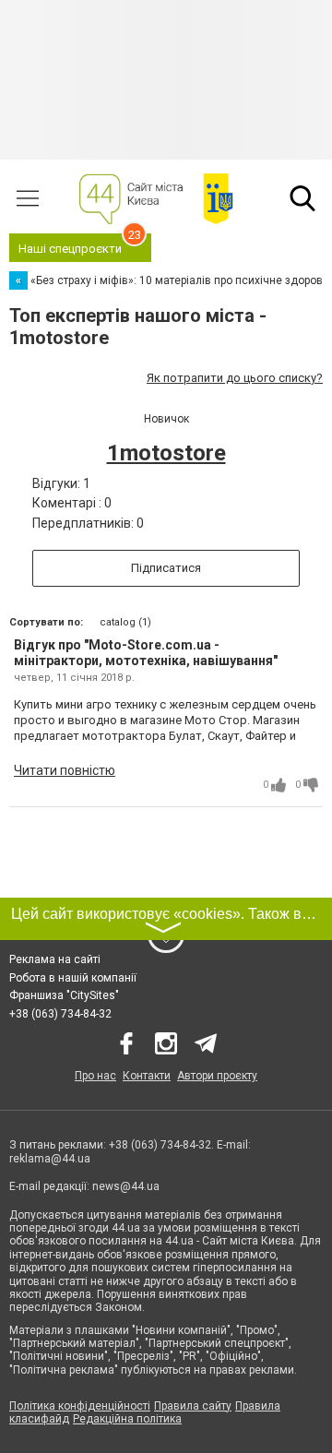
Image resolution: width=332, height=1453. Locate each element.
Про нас (95, 1075)
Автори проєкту (217, 1075)
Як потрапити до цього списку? (235, 378)
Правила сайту (192, 1405)
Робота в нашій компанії (72, 977)
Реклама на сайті (55, 959)
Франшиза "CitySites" (64, 995)
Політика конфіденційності (79, 1405)
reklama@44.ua (49, 1158)
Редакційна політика (127, 1418)
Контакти (147, 1075)
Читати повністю (64, 770)
